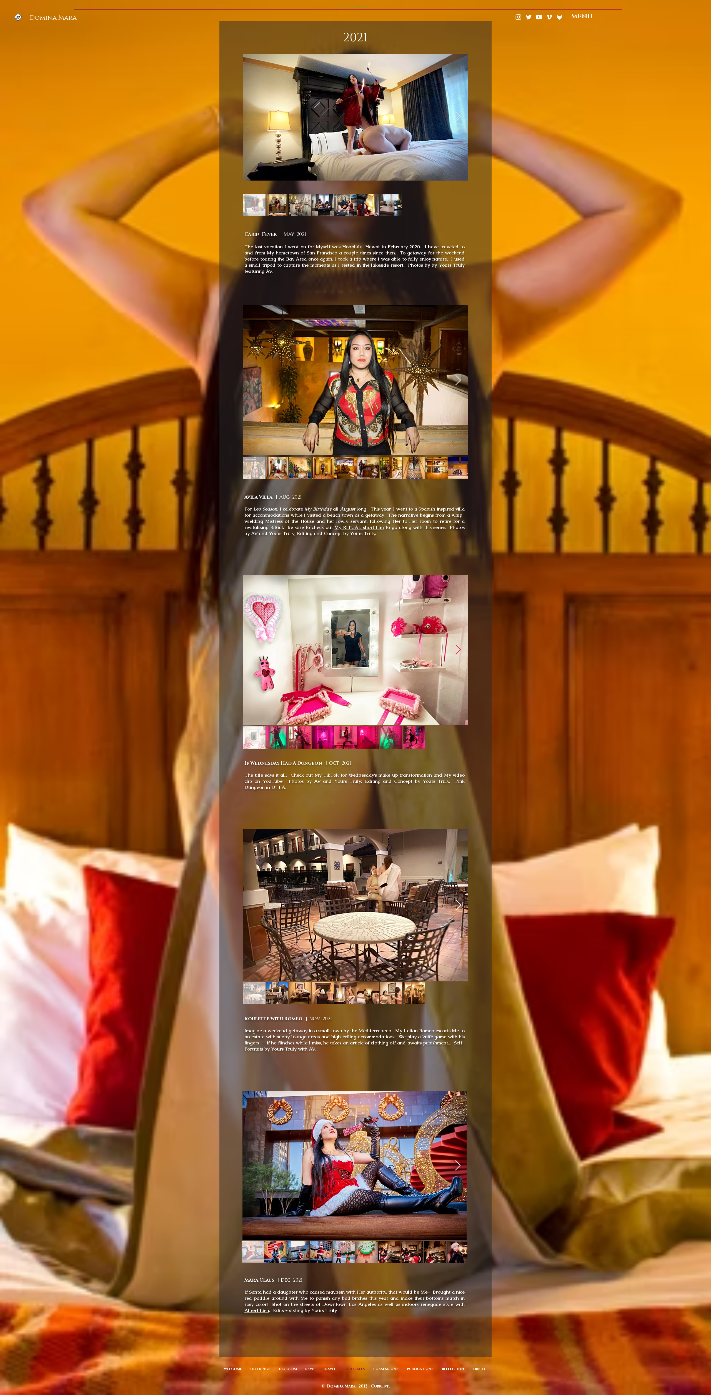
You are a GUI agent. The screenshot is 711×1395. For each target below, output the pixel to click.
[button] (582, 16)
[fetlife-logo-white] (559, 17)
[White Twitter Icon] (528, 17)
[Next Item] (458, 117)
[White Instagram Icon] (518, 17)
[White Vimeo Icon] (549, 17)
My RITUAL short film (359, 527)
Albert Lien (256, 1310)
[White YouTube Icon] (539, 17)
